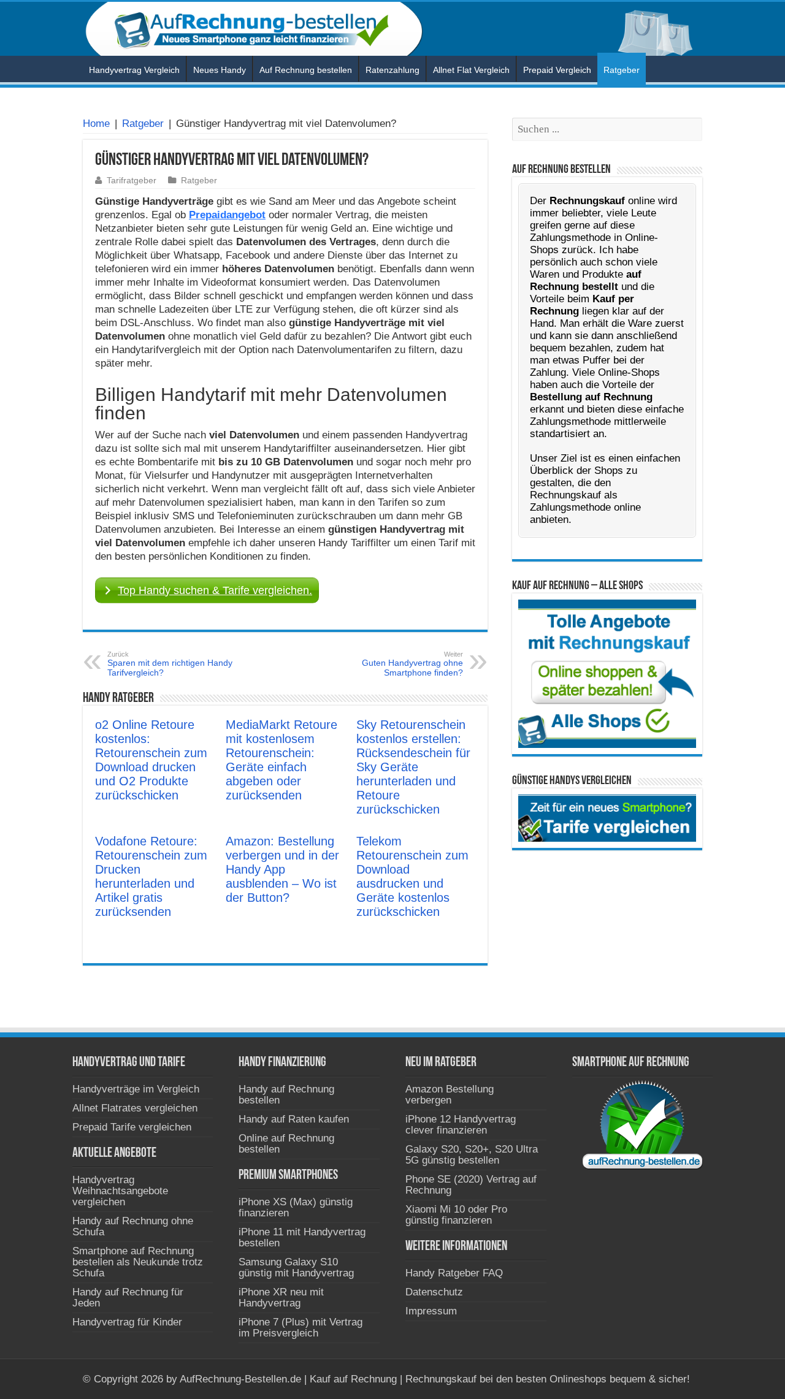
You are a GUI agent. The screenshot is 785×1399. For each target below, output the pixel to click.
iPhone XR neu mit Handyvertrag (281, 1297)
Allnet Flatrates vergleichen (134, 1108)
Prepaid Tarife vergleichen (131, 1127)
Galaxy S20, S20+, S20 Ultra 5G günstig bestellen (471, 1154)
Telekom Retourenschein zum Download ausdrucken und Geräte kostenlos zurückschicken (412, 876)
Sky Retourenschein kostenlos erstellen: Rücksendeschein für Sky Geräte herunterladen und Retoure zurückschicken (413, 767)
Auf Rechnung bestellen (305, 70)
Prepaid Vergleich (557, 70)
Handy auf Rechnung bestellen (286, 1094)
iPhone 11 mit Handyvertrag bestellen (302, 1237)
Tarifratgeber (131, 180)
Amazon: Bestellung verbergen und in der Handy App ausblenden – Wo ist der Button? (282, 869)
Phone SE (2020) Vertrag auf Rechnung (471, 1184)
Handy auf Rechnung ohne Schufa (132, 1226)
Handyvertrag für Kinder (127, 1322)
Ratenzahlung (392, 70)
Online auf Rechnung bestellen (286, 1143)
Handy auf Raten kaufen (294, 1119)
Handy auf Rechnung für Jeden (127, 1297)
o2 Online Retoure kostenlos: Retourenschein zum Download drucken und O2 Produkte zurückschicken (151, 760)
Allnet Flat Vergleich (471, 70)
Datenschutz (434, 1292)
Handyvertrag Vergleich (134, 70)
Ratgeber (621, 70)
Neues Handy (219, 70)
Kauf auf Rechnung (353, 1379)
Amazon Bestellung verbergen (449, 1094)
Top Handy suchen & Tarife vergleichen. (215, 590)
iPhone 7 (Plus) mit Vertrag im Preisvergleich (300, 1327)
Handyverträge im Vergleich (135, 1089)
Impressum (431, 1311)
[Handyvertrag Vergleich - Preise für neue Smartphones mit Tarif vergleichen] (607, 817)
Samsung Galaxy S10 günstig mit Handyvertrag (296, 1267)
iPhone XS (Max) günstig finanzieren (296, 1207)
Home (96, 123)
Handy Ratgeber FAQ (454, 1273)
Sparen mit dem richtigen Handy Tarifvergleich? (169, 663)
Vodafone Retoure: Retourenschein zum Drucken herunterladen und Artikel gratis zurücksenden (151, 876)
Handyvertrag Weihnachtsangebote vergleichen (120, 1191)
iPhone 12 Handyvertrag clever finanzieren (460, 1124)
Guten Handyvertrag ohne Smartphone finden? (412, 663)
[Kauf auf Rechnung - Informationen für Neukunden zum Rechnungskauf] (607, 673)
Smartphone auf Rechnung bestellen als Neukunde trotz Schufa (137, 1262)
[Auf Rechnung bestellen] (392, 29)
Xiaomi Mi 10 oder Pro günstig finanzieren (456, 1214)
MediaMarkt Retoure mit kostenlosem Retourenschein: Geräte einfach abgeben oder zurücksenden (281, 760)
